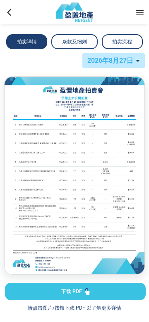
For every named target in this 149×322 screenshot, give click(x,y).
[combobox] (113, 60)
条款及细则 (74, 42)
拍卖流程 (122, 42)
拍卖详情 (27, 42)
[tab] (26, 41)
